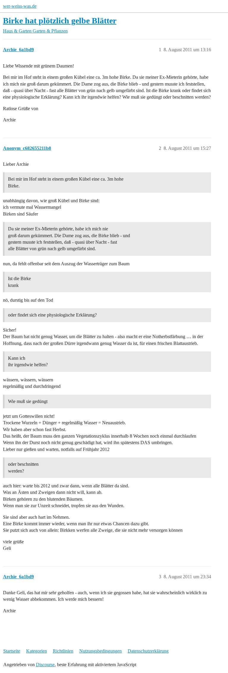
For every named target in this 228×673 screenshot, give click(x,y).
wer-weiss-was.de (20, 6)
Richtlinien (63, 650)
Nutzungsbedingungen (100, 650)
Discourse (45, 664)
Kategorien (36, 650)
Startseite (11, 650)
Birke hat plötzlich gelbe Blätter (59, 20)
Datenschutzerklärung (148, 650)
